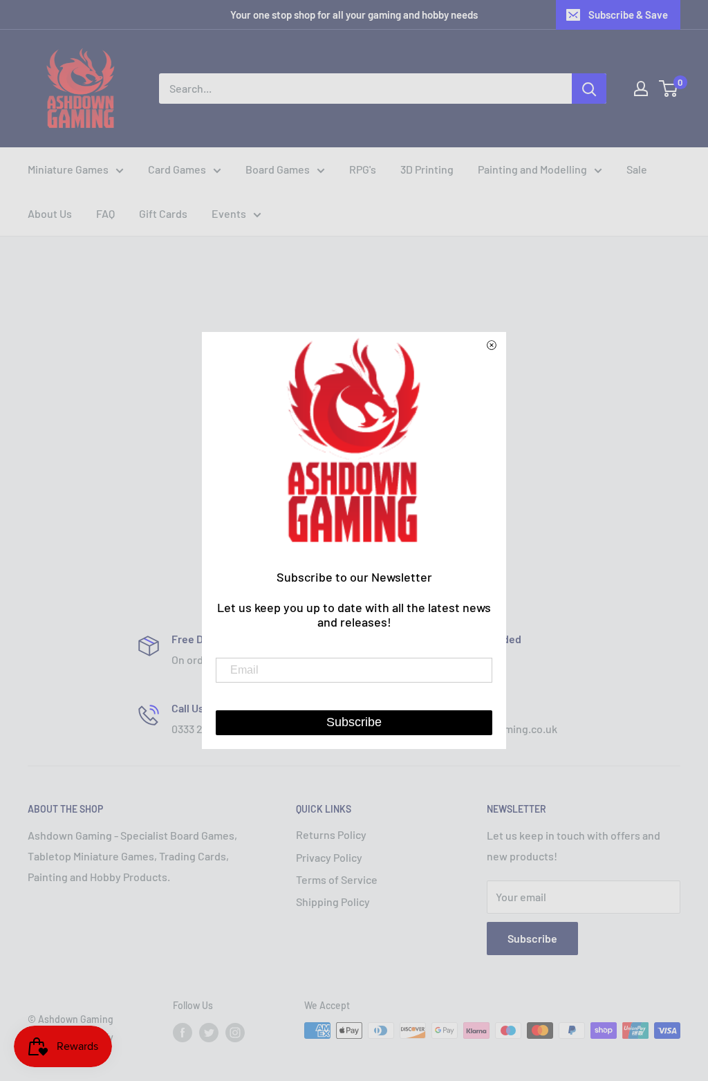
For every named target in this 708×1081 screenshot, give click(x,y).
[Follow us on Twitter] (208, 1032)
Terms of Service (337, 879)
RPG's (362, 169)
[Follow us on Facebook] (182, 1032)
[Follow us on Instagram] (235, 1032)
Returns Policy (331, 834)
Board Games (277, 169)
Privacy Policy (329, 857)
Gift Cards (163, 213)
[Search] (589, 88)
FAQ (105, 213)
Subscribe (532, 938)
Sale (636, 169)
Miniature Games (68, 169)
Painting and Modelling (532, 169)
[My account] (641, 88)
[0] (669, 88)
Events (229, 213)
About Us (50, 213)
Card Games (177, 169)
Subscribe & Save (628, 14)
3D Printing (427, 169)
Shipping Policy (333, 901)
